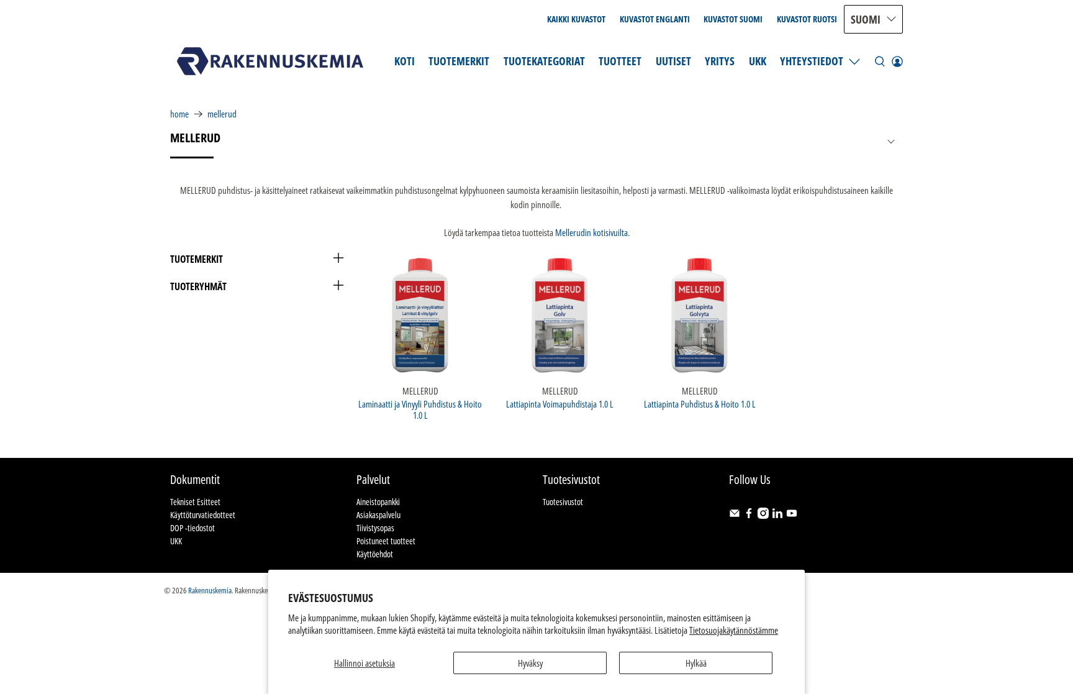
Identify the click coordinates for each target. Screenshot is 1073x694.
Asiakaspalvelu (378, 515)
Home (179, 114)
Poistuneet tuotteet (385, 541)
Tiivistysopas (375, 528)
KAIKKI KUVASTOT (576, 19)
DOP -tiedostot (192, 528)
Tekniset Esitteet (195, 502)
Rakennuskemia (210, 590)
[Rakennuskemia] (270, 61)
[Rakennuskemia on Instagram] (763, 515)
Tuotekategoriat (544, 60)
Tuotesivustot (563, 502)
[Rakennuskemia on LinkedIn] (777, 515)
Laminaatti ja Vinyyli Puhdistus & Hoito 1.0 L (420, 409)
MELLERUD (222, 114)
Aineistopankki (378, 502)
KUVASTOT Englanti (655, 19)
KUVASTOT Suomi (733, 19)
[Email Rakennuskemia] (734, 515)
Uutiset (673, 60)
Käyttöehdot (374, 554)
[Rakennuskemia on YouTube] (791, 515)
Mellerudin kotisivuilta (591, 232)
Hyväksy (530, 663)
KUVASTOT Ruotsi (807, 19)
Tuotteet (620, 60)
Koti (404, 60)
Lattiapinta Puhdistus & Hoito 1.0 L (700, 403)
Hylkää (696, 663)
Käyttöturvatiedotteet (202, 515)
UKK (757, 60)
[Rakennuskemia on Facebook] (748, 515)
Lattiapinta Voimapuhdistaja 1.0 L (559, 403)
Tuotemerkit (458, 60)
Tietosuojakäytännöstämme (733, 630)
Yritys (720, 60)
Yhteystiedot (811, 60)
